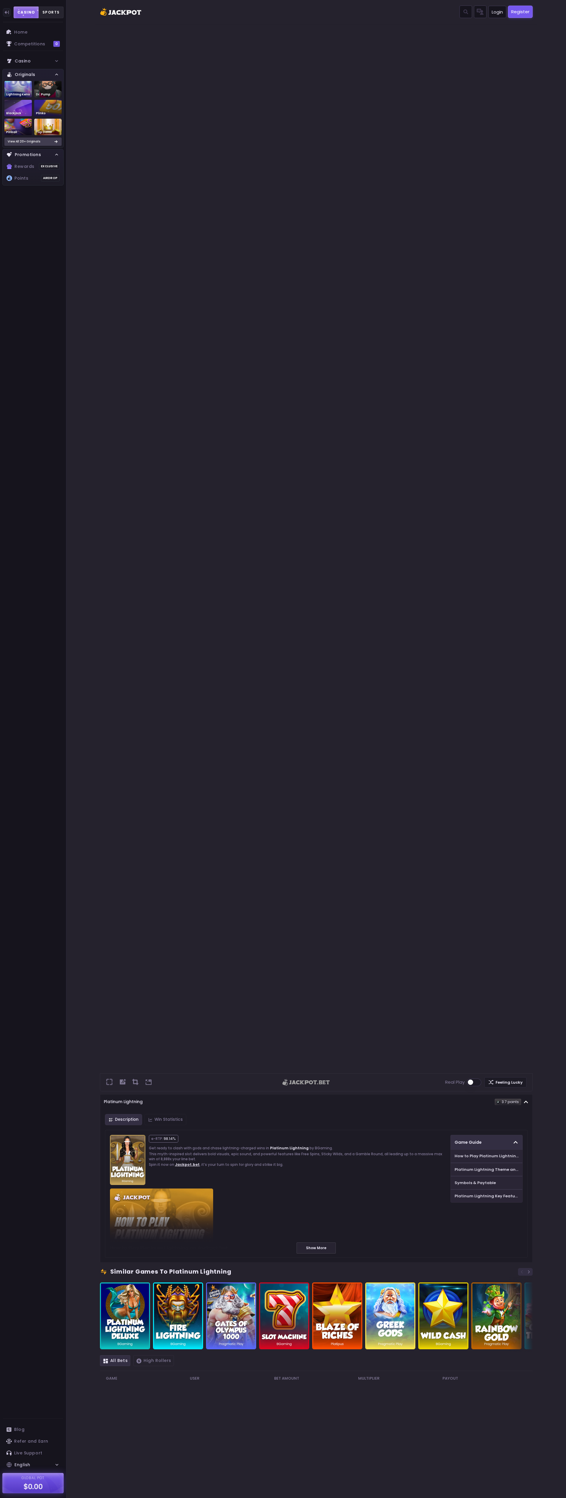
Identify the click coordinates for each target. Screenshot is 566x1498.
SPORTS (51, 12)
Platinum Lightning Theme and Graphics (488, 1169)
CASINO (26, 12)
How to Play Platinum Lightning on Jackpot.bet (488, 1156)
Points (35, 178)
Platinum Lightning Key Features (488, 1196)
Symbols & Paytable (475, 1183)
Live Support (28, 1453)
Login (497, 12)
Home (20, 32)
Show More (316, 1247)
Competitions (36, 44)
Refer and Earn (31, 1441)
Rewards (35, 166)
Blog (19, 1429)
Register (520, 12)
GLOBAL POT (33, 1477)
